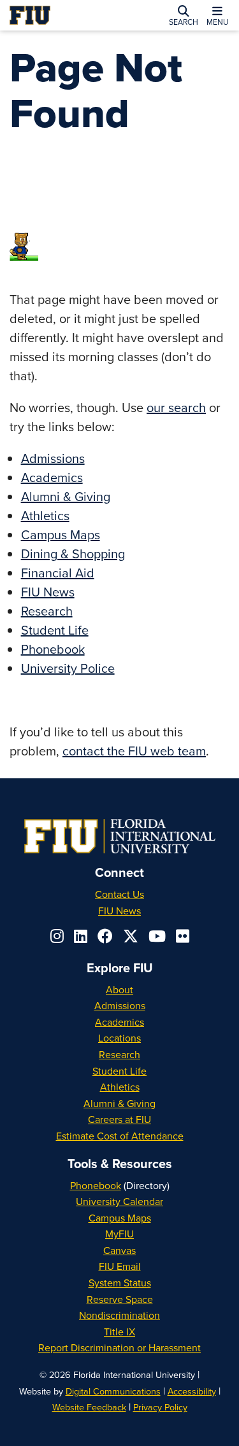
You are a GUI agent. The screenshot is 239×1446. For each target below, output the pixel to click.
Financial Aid (57, 572)
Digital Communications (113, 1391)
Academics (52, 477)
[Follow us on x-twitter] (130, 936)
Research (47, 611)
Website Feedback (89, 1407)
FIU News (48, 591)
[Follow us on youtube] (157, 936)
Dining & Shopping (73, 553)
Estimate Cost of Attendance (120, 1136)
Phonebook (53, 649)
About (119, 989)
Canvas (119, 1250)
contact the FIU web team (134, 750)
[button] (183, 15)
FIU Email (120, 1266)
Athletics (45, 515)
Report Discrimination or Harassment (119, 1347)
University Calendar (119, 1201)
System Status (120, 1283)
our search (176, 407)
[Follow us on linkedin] (80, 936)
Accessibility (192, 1391)
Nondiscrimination (119, 1315)
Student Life (55, 630)
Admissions (53, 458)
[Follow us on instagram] (57, 936)
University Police (68, 668)
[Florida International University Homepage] (54, 15)
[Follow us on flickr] (182, 936)
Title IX (119, 1332)
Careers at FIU (119, 1119)
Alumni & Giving (65, 496)
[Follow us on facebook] (105, 936)
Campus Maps (60, 534)
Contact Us (119, 894)
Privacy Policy (160, 1407)
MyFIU (119, 1234)
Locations (119, 1038)
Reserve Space (120, 1299)
